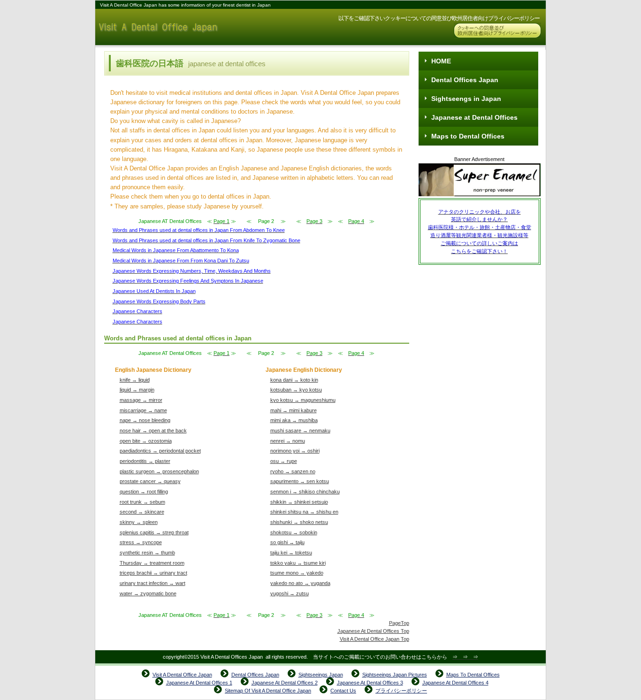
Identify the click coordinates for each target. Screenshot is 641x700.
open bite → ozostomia (146, 441)
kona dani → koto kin (294, 380)
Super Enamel (480, 180)
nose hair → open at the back (153, 430)
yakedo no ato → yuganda (300, 583)
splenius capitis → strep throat (154, 532)
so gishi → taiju (287, 542)
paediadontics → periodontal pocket (160, 451)
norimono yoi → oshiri (295, 451)
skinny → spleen (139, 522)
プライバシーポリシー (401, 690)
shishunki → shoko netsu (299, 522)
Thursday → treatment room (152, 563)
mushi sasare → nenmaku (300, 430)
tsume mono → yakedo (296, 573)
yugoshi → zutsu (289, 593)
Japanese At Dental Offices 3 (370, 682)
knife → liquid (135, 380)
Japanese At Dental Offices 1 (199, 682)
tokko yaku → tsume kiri (298, 563)
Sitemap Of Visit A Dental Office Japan (268, 690)
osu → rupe (283, 461)
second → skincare (142, 512)
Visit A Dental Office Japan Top (374, 639)
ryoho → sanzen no (292, 471)
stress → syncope (141, 542)
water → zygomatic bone (148, 593)
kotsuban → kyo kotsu (296, 389)
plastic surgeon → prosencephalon (159, 471)
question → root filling (144, 491)
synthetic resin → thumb (147, 552)
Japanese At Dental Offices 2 (285, 682)
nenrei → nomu (287, 441)
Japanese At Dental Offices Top (373, 631)
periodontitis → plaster (145, 461)
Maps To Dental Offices (473, 674)
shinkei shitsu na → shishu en (304, 512)
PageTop (399, 623)
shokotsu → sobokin (293, 532)
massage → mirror (141, 400)
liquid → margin (137, 389)
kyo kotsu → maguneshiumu (303, 400)
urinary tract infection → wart (152, 583)
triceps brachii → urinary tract (153, 573)
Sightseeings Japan (320, 674)
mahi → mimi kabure (293, 410)
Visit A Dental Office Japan (189, 27)
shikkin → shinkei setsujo (299, 502)
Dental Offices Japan (255, 674)
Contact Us (343, 690)
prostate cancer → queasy (150, 481)
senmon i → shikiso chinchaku (305, 491)
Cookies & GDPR (497, 30)
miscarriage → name (143, 410)
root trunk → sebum (142, 502)
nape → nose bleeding (145, 420)
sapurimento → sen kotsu (299, 481)
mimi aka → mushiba (294, 420)
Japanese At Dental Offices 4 (455, 682)
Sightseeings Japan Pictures (394, 674)
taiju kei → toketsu (291, 552)
